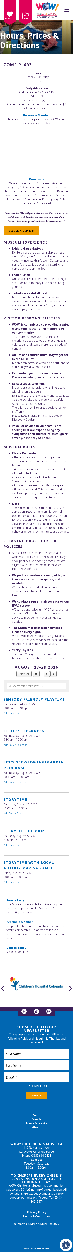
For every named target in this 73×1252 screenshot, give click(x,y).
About (36, 1127)
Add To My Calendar (15, 713)
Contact (36, 1160)
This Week (24, 673)
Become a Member (19, 922)
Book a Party (15, 900)
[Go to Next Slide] (70, 988)
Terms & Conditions (36, 1216)
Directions (36, 179)
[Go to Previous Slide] (2, 988)
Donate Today (16, 948)
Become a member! (21, 230)
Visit (25, 18)
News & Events (36, 1123)
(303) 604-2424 (41, 1155)
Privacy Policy (36, 1212)
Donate (9, 18)
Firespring (43, 1248)
